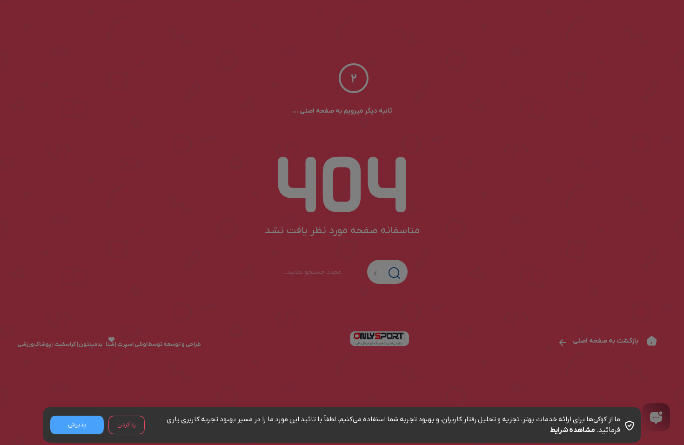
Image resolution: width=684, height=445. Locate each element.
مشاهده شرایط (572, 430)
